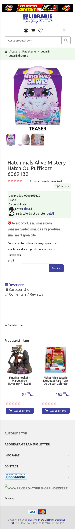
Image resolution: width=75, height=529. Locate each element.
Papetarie (29, 51)
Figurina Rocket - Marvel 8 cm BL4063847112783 (20, 380)
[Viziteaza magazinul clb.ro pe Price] (36, 488)
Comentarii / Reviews (25, 294)
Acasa (13, 51)
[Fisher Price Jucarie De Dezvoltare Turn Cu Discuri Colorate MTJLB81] (56, 359)
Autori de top (16, 433)
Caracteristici (19, 289)
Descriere (16, 285)
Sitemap (10, 498)
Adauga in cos (22, 410)
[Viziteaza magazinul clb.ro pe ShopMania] (16, 477)
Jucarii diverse (18, 55)
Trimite (56, 268)
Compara (63, 186)
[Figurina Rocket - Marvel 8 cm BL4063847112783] (20, 359)
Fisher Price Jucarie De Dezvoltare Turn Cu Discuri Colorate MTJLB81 (55, 380)
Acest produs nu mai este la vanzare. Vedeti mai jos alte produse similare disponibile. (34, 229)
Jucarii (45, 51)
